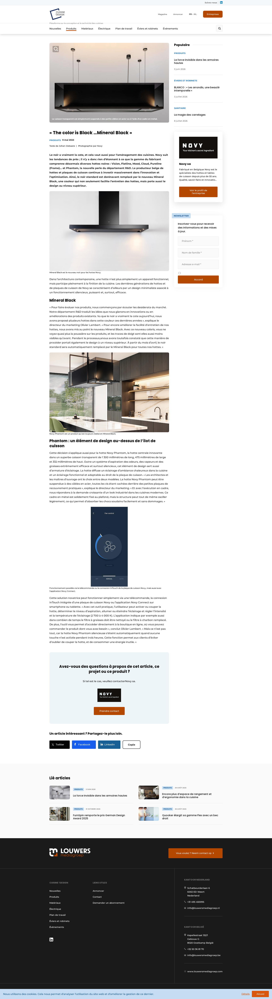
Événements (170, 28)
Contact (97, 896)
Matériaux (87, 28)
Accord (198, 279)
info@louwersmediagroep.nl (203, 908)
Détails (245, 993)
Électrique (104, 28)
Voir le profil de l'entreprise (198, 192)
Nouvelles (55, 28)
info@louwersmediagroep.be (204, 955)
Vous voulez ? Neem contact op (194, 853)
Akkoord (260, 994)
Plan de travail (123, 28)
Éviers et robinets (147, 28)
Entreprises (213, 14)
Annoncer (178, 14)
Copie (131, 744)
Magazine (162, 14)
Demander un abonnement (109, 902)
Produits (71, 28)
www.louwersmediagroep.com (205, 971)
